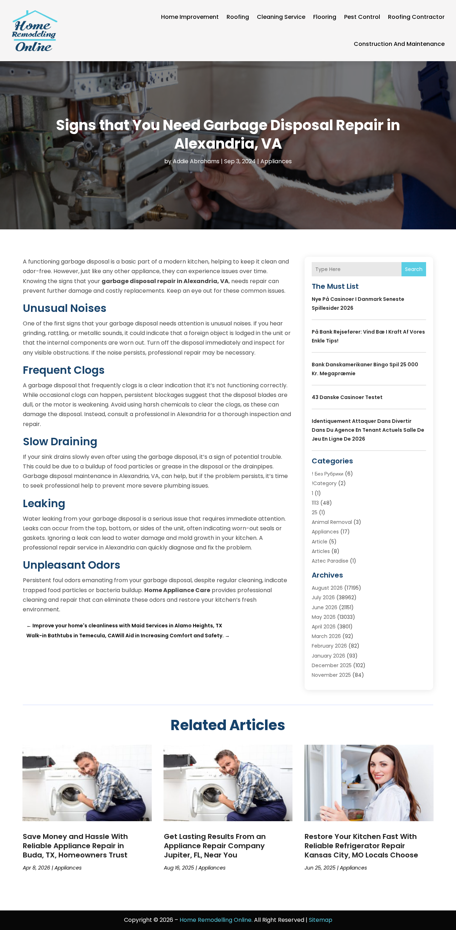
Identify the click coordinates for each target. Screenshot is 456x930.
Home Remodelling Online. (216, 920)
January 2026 (328, 655)
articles (321, 551)
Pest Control (362, 17)
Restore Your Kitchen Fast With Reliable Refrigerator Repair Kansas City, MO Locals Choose (361, 845)
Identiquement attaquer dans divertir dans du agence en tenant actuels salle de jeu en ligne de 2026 (368, 430)
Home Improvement (190, 17)
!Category (324, 483)
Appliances (276, 161)
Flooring (324, 17)
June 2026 (324, 607)
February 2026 (329, 645)
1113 (315, 502)
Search (414, 269)
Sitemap (320, 920)
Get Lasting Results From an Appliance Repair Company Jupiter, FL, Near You (215, 845)
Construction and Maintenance (399, 44)
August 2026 (327, 587)
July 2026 (323, 597)
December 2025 (332, 665)
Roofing (238, 17)
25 (314, 512)
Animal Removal (332, 522)
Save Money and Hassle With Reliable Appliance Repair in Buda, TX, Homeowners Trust (75, 845)
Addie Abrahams (196, 161)
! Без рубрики (327, 473)
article (319, 541)
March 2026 (326, 636)
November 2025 (331, 675)
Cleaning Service (281, 17)
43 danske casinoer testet (347, 397)
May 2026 (324, 617)
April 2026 (324, 626)
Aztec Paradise (330, 560)
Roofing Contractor (416, 17)
